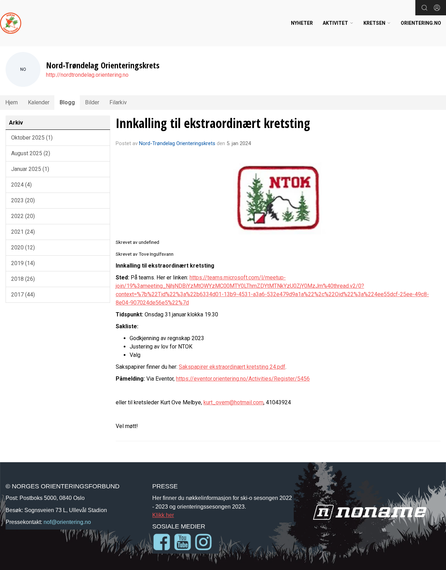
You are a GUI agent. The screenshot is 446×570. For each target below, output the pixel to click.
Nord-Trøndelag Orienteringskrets (177, 143)
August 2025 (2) (30, 153)
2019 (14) (23, 263)
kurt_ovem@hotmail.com (233, 402)
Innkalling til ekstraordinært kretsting (213, 123)
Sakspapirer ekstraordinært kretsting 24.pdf (232, 366)
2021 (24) (23, 231)
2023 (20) (23, 200)
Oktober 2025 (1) (32, 137)
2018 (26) (23, 279)
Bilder (92, 102)
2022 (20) (23, 216)
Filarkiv (118, 102)
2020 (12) (23, 247)
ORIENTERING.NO (421, 23)
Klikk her (163, 515)
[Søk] (424, 7)
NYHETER (302, 23)
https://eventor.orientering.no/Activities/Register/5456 (243, 378)
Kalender (38, 102)
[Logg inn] (437, 7)
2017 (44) (23, 294)
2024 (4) (21, 184)
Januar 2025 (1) (30, 169)
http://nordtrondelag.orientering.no (87, 75)
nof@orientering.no (67, 522)
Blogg (67, 102)
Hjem (11, 102)
